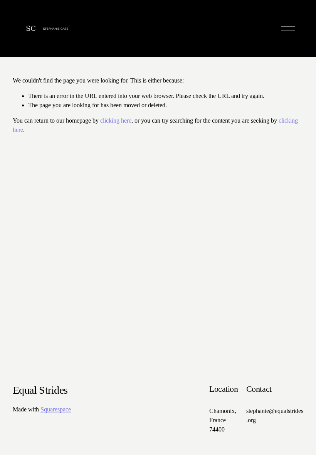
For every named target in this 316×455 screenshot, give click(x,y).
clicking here (115, 120)
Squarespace (55, 409)
